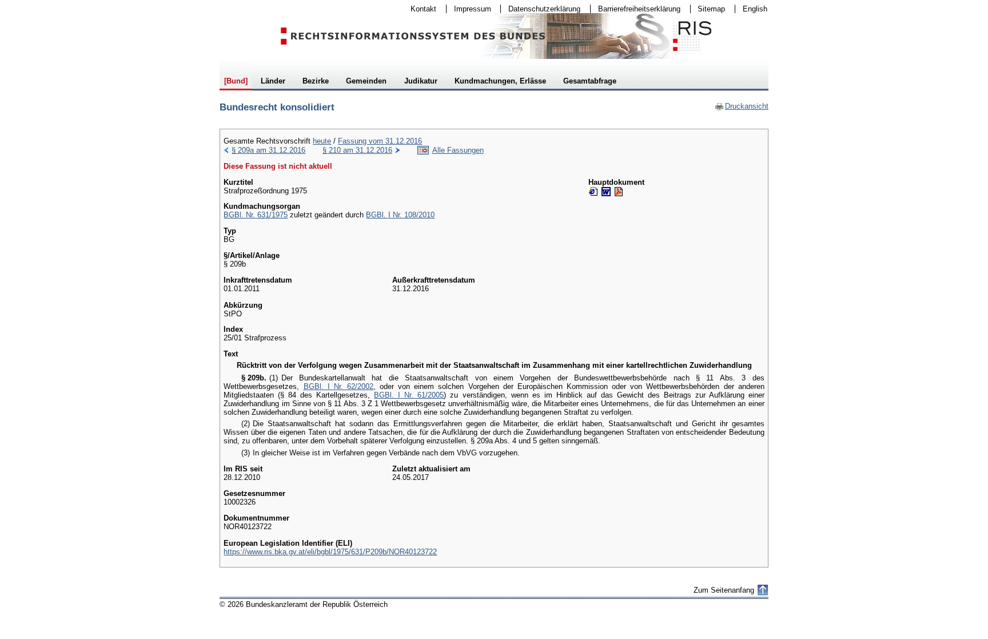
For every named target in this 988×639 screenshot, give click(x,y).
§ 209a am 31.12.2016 (268, 150)
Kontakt (419, 9)
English (755, 9)
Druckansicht (741, 106)
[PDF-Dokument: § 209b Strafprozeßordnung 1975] (618, 191)
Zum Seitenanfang (724, 590)
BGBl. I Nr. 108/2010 (400, 215)
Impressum (469, 9)
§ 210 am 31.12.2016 (357, 150)
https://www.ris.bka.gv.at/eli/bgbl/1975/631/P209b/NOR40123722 (330, 551)
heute (322, 141)
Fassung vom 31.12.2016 (380, 141)
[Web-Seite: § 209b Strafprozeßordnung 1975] (593, 191)
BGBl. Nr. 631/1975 (256, 215)
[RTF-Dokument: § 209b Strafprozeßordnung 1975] (606, 191)
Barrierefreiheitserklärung (635, 9)
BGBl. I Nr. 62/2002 (338, 386)
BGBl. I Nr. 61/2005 (409, 395)
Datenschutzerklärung (540, 9)
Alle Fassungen (458, 150)
